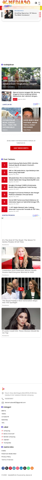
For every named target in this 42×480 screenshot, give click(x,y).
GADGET (6, 440)
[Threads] (24, 468)
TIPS (3, 423)
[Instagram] (17, 468)
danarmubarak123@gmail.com (15, 402)
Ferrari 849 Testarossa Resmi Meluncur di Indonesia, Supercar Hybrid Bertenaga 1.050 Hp (24, 201)
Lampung (7, 431)
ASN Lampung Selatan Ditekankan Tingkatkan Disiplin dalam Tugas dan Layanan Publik (20, 82)
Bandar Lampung (9, 437)
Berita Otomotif (9, 434)
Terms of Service (7, 460)
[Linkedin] (21, 468)
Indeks (4, 451)
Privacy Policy (6, 457)
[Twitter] (6, 468)
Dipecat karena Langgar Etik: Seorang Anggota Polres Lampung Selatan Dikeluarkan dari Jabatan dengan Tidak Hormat (26, 95)
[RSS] (32, 468)
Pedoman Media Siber (9, 454)
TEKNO (4, 414)
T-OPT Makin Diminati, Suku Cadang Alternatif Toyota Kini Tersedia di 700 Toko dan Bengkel (24, 208)
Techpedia (7, 443)
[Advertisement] (21, 40)
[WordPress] (14, 468)
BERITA (5, 78)
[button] (36, 3)
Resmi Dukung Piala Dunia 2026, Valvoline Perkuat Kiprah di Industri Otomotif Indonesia (23, 164)
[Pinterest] (10, 468)
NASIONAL (5, 420)
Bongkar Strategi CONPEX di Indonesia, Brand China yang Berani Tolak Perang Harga (22, 186)
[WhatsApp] (28, 468)
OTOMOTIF (5, 417)
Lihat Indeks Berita (21, 148)
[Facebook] (3, 468)
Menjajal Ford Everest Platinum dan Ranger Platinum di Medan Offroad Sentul (24, 194)
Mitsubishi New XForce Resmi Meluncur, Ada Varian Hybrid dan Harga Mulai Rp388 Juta (24, 179)
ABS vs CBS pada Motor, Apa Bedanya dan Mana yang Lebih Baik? (24, 171)
